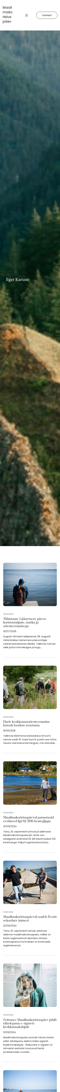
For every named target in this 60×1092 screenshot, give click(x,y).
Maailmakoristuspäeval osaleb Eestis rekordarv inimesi (30, 918)
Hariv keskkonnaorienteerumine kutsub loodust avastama (26, 723)
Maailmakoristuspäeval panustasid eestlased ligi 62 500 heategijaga (28, 819)
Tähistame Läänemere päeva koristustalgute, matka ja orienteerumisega (24, 622)
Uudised (8, 614)
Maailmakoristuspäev (7, 14)
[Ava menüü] (26, 15)
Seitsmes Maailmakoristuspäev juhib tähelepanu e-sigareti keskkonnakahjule (30, 1023)
